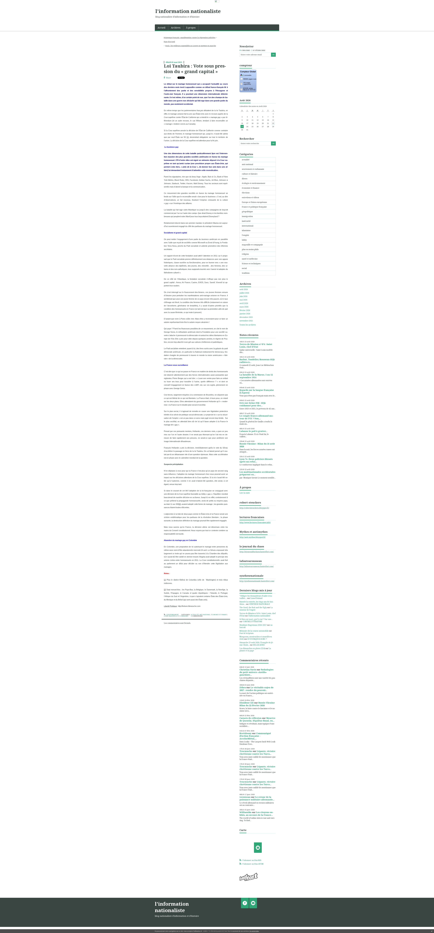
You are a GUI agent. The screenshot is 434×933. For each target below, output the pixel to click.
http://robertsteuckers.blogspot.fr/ (254, 508)
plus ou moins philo (250, 249)
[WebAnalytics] (217, 1)
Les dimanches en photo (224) (252, 648)
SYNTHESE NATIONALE (259, 604)
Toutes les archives (247, 325)
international (247, 226)
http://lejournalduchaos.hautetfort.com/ (256, 551)
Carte (242, 830)
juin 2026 (243, 296)
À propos (191, 27)
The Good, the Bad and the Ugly (253, 607)
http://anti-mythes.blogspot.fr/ (252, 537)
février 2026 (244, 310)
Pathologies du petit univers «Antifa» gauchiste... (256, 672)
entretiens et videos (250, 197)
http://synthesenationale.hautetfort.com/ (256, 581)
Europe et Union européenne (254, 202)
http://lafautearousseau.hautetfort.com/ (256, 566)
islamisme (246, 230)
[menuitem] (161, 27)
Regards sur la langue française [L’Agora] (256, 391)
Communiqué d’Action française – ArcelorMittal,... (255, 736)
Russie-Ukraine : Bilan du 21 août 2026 (257, 445)
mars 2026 (243, 307)
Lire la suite (244, 493)
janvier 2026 (244, 314)
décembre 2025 (246, 317)
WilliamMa (245, 812)
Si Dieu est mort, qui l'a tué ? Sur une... (256, 619)
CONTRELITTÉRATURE (252, 621)
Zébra (242, 687)
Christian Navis (247, 669)
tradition (246, 273)
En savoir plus (254, 931)
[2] (180, 504)
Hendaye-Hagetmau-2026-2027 (253, 625)
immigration (247, 216)
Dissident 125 (246, 702)
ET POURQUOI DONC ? (257, 639)
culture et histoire (249, 174)
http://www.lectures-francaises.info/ (255, 522)
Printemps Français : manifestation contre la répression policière (189, 37)
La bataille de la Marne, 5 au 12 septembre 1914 (256, 376)
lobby (166, 616)
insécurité (246, 221)
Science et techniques (251, 263)
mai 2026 (243, 300)
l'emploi (245, 235)
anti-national (204, 615)
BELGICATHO (259, 645)
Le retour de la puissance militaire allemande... (256, 798)
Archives (175, 27)
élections (246, 192)
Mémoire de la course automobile (254, 631)
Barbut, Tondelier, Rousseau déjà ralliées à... (257, 360)
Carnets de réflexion (250, 718)
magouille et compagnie (178, 616)
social (244, 268)
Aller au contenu (8, 5)
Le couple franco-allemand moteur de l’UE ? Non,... (256, 417)
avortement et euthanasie (253, 169)
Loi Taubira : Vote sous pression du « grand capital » (195, 68)
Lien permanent (172, 615)
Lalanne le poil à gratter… (253, 431)
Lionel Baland (256, 598)
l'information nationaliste (188, 11)
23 (242, 126)
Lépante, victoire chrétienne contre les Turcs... (257, 752)
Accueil (161, 27)
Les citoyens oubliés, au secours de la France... (256, 813)
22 (273, 123)
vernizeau (244, 797)
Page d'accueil (169, 42)
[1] (188, 137)
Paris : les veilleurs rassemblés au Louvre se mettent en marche (190, 46)
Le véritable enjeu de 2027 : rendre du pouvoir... (256, 688)
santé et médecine (250, 259)
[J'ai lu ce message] (432, 931)
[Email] (258, 847)
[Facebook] (245, 903)
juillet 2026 (244, 293)
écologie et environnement (253, 183)
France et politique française (254, 207)
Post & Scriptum (246, 633)
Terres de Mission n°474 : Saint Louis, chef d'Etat (255, 345)
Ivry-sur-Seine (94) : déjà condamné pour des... (252, 404)
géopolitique (247, 211)
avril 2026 (243, 303)
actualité (195, 615)
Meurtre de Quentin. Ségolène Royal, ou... (257, 719)
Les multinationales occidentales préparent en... (257, 473)
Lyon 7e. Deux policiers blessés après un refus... (256, 460)
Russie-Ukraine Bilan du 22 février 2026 (257, 704)
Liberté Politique (170, 606)
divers (244, 178)
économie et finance (219, 615)
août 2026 (243, 289)
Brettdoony (245, 733)
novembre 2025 (246, 321)
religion (245, 254)
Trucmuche (245, 751)
